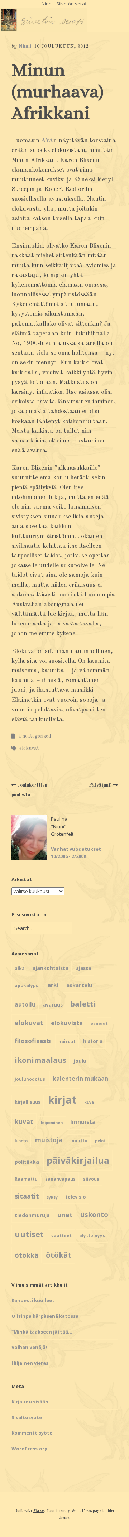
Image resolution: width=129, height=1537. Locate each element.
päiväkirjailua (78, 1160)
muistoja (49, 1140)
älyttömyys (92, 1235)
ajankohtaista (50, 968)
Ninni (24, 46)
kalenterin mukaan (80, 1078)
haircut (67, 1041)
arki (53, 985)
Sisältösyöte (26, 1417)
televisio (75, 1196)
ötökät (59, 1255)
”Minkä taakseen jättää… (41, 1332)
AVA (47, 141)
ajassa (83, 968)
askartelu (79, 985)
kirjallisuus (27, 1102)
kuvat (24, 1121)
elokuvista (67, 1023)
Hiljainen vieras (29, 1363)
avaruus (53, 1005)
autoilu (25, 1004)
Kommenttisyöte (31, 1433)
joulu (80, 1060)
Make (38, 1511)
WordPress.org (29, 1448)
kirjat (62, 1099)
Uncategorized (34, 736)
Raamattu (26, 1179)
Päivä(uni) (100, 785)
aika (20, 968)
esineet (99, 1023)
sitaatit (27, 1196)
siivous (91, 1179)
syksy (52, 1197)
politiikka (27, 1161)
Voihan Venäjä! (29, 1347)
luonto (21, 1140)
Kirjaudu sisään (29, 1401)
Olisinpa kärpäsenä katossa (44, 1316)
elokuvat (29, 748)
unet (65, 1214)
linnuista (83, 1122)
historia (92, 1041)
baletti (83, 1004)
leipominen (52, 1122)
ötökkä (26, 1254)
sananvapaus (60, 1179)
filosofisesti (33, 1041)
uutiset (29, 1234)
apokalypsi (27, 986)
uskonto (94, 1214)
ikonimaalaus (40, 1060)
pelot (100, 1140)
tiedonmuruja (32, 1215)
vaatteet (61, 1235)
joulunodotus (30, 1079)
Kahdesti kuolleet (32, 1300)
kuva (89, 1102)
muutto (78, 1140)
